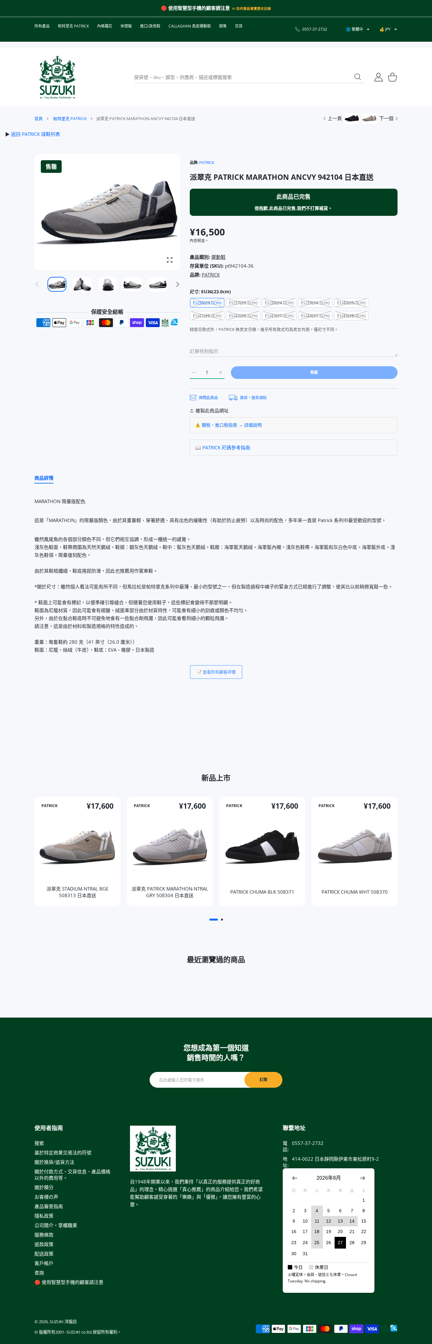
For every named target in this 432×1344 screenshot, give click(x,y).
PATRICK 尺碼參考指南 (226, 447)
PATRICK (206, 162)
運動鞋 (218, 257)
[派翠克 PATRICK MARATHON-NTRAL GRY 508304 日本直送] (170, 846)
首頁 (38, 118)
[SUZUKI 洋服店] (57, 77)
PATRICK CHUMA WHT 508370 (355, 891)
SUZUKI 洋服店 (63, 1321)
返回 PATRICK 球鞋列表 (35, 134)
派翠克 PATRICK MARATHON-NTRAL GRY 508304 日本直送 (170, 891)
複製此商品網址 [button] (212, 410)
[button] (177, 284)
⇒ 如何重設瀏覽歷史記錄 (251, 8)
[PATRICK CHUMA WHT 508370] (354, 846)
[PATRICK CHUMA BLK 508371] (262, 846)
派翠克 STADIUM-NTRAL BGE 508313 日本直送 (77, 891)
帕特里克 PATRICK (70, 118)
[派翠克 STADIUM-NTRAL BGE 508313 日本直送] (77, 846)
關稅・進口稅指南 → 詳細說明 (232, 425)
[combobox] (249, 77)
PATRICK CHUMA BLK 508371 (262, 891)
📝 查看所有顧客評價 (216, 672)
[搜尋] (357, 76)
